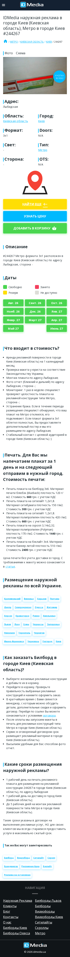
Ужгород (47, 641)
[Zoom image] (35, 75)
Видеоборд (23, 857)
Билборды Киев (15, 928)
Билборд (9, 857)
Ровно (36, 615)
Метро (14, 41)
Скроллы (41, 928)
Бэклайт (47, 866)
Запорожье (53, 624)
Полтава (54, 598)
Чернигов (39, 632)
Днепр (7, 607)
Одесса (39, 607)
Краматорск (22, 615)
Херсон (8, 615)
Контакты (10, 917)
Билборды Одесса (16, 933)
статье (10, 566)
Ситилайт (38, 857)
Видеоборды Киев (49, 917)
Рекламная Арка (30, 866)
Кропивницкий (12, 598)
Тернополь (24, 632)
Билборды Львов (48, 900)
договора (49, 715)
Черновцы (33, 641)
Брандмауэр (11, 866)
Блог (6, 911)
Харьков (41, 598)
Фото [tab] (9, 53)
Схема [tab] (20, 53)
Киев (49, 41)
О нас (7, 922)
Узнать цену (35, 216)
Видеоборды (45, 911)
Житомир (52, 607)
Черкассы (38, 624)
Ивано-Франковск (14, 641)
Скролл (51, 857)
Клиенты (10, 906)
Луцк (17, 624)
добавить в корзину (35, 228)
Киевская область (32, 41)
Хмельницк (49, 615)
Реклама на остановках (17, 874)
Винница (29, 598)
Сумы (26, 624)
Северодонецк (23, 607)
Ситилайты (43, 922)
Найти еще (35, 204)
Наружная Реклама (17, 900)
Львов (7, 624)
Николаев (9, 632)
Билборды (43, 906)
